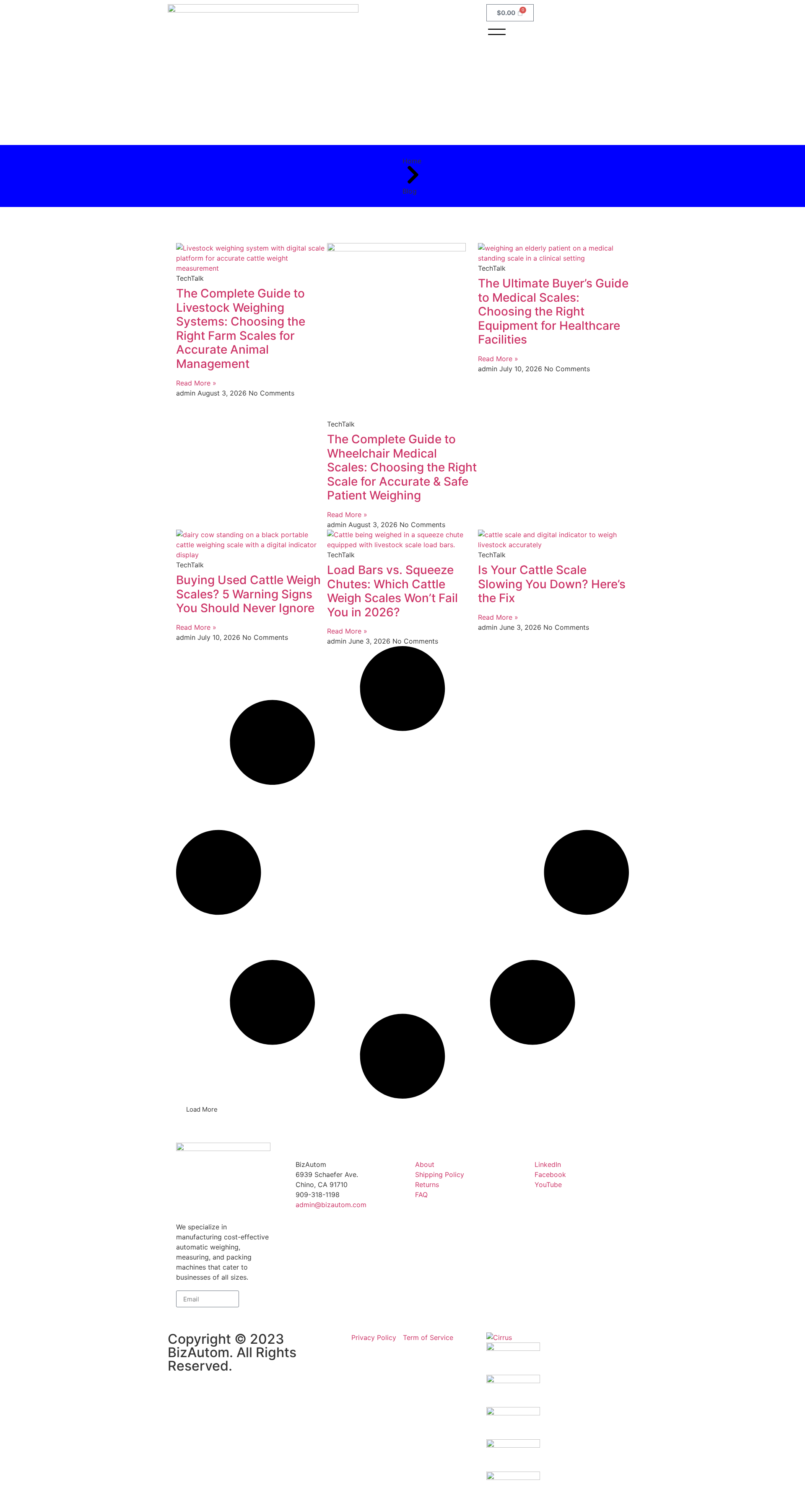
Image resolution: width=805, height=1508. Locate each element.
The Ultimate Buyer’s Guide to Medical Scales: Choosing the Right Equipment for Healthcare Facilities (553, 311)
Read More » (196, 383)
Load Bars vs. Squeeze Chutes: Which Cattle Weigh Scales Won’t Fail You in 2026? (392, 591)
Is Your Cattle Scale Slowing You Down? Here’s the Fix (552, 584)
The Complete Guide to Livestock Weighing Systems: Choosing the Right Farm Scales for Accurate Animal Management (240, 328)
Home (411, 161)
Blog (409, 191)
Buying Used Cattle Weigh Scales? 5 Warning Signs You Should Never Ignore (248, 594)
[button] (202, 1109)
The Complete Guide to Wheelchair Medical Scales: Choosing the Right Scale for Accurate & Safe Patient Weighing (402, 467)
